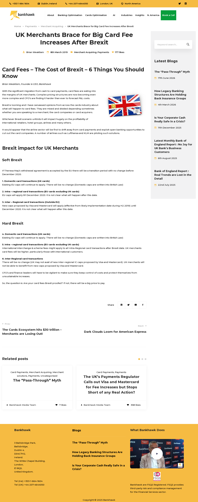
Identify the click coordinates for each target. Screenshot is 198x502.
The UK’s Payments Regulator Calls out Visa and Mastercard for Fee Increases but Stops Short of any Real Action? (111, 384)
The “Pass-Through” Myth (37, 380)
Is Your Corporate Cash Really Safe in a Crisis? (169, 119)
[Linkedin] (121, 305)
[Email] (135, 305)
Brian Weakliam (35, 52)
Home (17, 26)
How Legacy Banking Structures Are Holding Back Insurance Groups (170, 94)
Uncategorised (49, 375)
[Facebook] (142, 305)
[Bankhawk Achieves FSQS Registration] (157, 476)
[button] (139, 359)
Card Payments (19, 372)
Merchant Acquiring (52, 26)
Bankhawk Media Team (22, 405)
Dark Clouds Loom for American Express (115, 328)
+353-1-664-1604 (33, 481)
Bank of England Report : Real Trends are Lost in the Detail (172, 175)
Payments (31, 26)
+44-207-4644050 (34, 484)
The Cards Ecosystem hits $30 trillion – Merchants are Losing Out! (32, 328)
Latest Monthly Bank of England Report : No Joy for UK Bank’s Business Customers (173, 146)
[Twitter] (128, 305)
